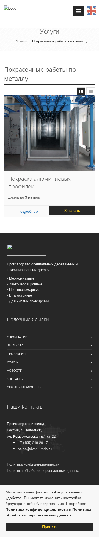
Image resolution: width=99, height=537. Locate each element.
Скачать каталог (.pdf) (25, 387)
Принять (49, 527)
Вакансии (15, 345)
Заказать (72, 210)
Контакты (15, 379)
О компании (17, 337)
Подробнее (28, 211)
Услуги (21, 41)
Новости (14, 370)
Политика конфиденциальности (37, 509)
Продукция (16, 353)
